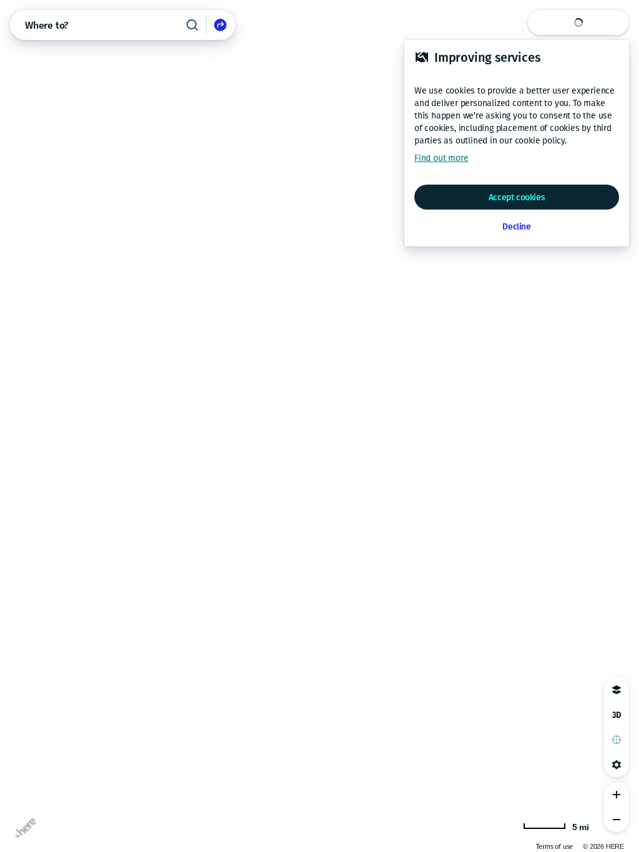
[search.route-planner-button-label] (220, 24)
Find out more (441, 158)
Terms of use (554, 847)
